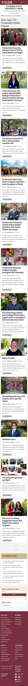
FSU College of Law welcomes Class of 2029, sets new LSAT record (13, 577)
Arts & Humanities (5, 619)
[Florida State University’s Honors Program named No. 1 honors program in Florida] (14, 168)
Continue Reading (6, 68)
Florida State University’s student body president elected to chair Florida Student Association (12, 226)
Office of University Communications (5, 659)
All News (3, 637)
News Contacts (18, 647)
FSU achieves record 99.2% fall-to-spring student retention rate (12, 141)
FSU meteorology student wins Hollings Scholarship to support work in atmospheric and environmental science (13, 316)
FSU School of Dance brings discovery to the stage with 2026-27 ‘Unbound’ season (13, 581)
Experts (16, 652)
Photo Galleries (18, 621)
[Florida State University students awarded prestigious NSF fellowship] (14, 256)
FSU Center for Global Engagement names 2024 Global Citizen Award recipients (12, 522)
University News (4, 635)
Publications (4, 652)
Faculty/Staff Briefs (5, 639)
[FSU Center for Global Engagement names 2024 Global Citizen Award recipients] (14, 507)
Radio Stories (18, 619)
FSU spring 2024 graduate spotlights (12, 478)
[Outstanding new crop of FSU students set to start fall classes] (14, 385)
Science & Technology (6, 630)
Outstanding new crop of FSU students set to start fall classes (13, 398)
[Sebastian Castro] (14, 428)
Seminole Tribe (4, 656)
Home (2, 15)
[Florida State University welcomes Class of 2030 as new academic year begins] (14, 37)
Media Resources (19, 650)
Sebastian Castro (9, 439)
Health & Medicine (5, 628)
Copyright (3, 675)
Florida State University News (14, 7)
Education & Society (5, 624)
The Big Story (4, 647)
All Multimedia (18, 624)
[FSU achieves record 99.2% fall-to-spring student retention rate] (14, 127)
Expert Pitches (4, 641)
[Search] (23, 2)
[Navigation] (26, 2)
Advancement (4, 617)
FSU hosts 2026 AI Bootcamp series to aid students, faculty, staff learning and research (13, 572)
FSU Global (3, 626)
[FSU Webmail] (21, 2)
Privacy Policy (4, 674)
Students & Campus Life (6, 633)
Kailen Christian (8, 358)
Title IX (16, 658)
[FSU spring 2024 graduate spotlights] (14, 466)
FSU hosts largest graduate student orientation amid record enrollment (13, 562)
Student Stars (4, 650)
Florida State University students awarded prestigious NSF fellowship (13, 270)
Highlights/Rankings (5, 654)
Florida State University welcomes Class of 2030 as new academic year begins (12, 50)
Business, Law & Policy (6, 621)
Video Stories (18, 617)
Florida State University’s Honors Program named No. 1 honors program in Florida (14, 181)
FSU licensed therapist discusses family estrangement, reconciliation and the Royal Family (13, 567)
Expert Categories (19, 654)
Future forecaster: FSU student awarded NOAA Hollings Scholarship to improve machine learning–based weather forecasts (13, 95)
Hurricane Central (19, 656)
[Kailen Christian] (14, 347)
